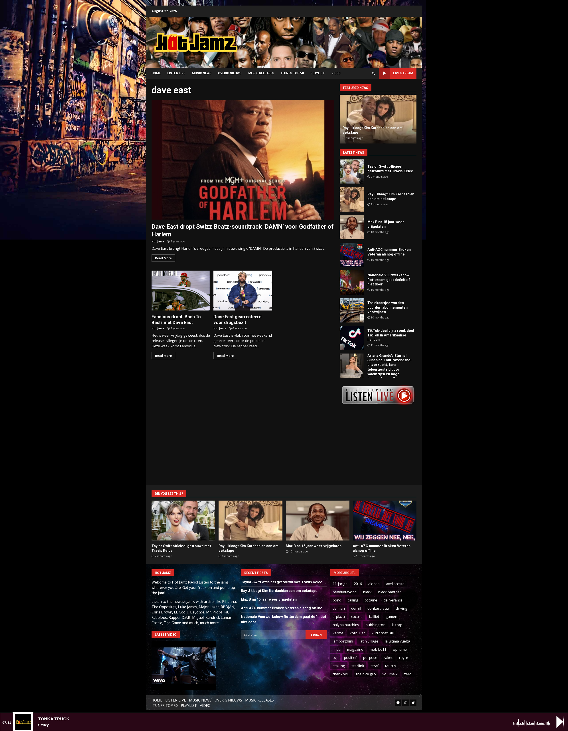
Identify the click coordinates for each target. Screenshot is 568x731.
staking (339, 665)
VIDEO (336, 73)
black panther (389, 592)
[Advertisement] (340, 39)
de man (339, 608)
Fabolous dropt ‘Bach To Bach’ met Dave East (181, 290)
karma (338, 633)
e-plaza (339, 616)
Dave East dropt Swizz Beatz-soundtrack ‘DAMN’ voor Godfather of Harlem (243, 160)
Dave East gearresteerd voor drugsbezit (242, 290)
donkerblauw (378, 608)
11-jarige (340, 583)
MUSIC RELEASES (261, 73)
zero (408, 674)
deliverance (393, 600)
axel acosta (395, 583)
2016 (358, 583)
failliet (374, 616)
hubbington (375, 624)
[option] (378, 119)
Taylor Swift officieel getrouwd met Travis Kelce (352, 171)
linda (337, 649)
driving (401, 608)
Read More (163, 258)
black (367, 592)
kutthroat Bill (382, 633)
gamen (391, 616)
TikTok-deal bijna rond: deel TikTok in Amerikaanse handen (352, 338)
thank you (341, 674)
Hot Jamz (158, 241)
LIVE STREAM (403, 73)
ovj (335, 657)
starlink (357, 665)
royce (403, 657)
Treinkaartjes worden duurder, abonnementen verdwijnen (352, 310)
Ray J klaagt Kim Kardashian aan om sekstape (352, 199)
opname (400, 649)
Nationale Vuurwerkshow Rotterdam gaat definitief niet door (352, 282)
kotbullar (357, 633)
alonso (374, 583)
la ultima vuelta (397, 641)
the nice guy (366, 674)
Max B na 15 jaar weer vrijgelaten (352, 227)
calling (353, 600)
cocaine (371, 600)
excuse (357, 616)
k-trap (397, 624)
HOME (156, 73)
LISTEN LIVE (176, 73)
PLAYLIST (317, 73)
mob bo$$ (378, 649)
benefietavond (345, 592)
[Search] (373, 73)
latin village (368, 641)
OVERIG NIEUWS (230, 73)
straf (375, 665)
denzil (356, 608)
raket (388, 657)
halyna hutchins (346, 624)
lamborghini (343, 641)
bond (337, 600)
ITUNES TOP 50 (292, 73)
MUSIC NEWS (201, 73)
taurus (390, 665)
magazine (355, 649)
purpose (370, 657)
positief (350, 657)
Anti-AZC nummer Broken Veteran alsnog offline (352, 255)
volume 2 (390, 674)
